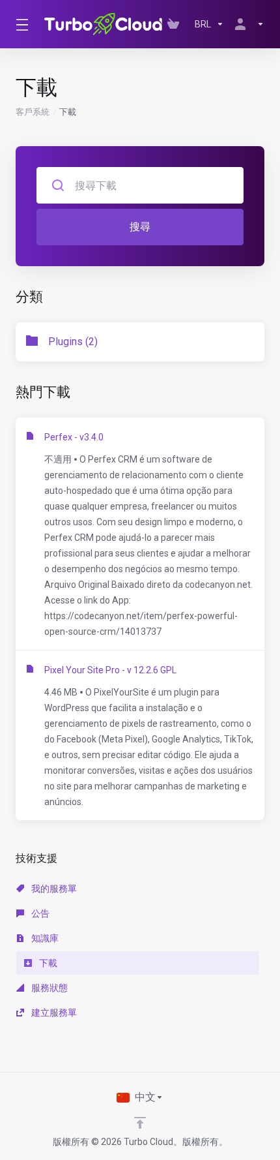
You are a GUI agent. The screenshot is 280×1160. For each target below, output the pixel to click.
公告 (39, 913)
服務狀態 (48, 988)
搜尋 (140, 227)
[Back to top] (140, 1123)
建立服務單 (53, 1012)
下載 (47, 963)
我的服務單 (53, 888)
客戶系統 (32, 112)
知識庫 (44, 938)
